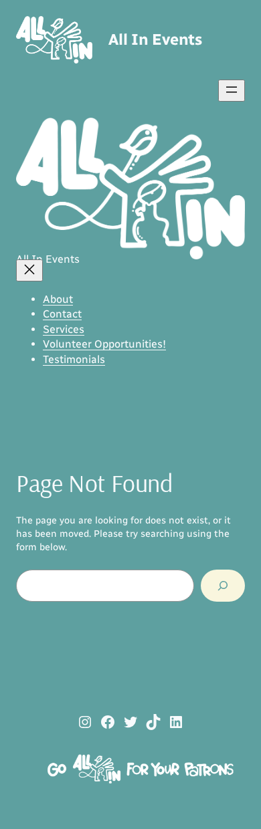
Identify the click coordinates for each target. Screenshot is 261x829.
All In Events (155, 39)
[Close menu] (29, 270)
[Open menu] (231, 91)
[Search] (223, 585)
